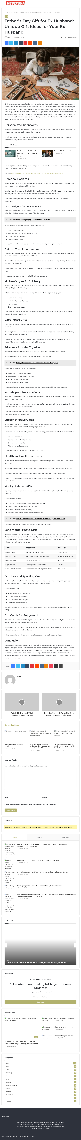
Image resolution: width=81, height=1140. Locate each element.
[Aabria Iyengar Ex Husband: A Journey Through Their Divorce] (10, 888)
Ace (9, 37)
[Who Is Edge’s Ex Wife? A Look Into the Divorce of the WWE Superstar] (65, 736)
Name (7, 790)
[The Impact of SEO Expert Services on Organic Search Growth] (10, 153)
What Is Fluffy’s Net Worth (64, 151)
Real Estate (9, 1095)
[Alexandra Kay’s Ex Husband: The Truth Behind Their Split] (10, 864)
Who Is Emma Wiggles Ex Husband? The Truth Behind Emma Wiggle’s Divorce (40, 746)
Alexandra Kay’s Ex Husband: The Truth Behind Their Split (38, 860)
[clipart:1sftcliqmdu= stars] (47, 1038)
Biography (9, 1073)
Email (7, 797)
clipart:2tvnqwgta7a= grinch (64, 1018)
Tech (7, 1069)
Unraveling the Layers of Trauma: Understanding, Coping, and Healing (42, 872)
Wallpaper (9, 1091)
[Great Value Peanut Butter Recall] (16, 736)
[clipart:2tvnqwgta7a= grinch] (47, 1021)
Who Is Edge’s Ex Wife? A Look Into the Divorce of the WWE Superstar (64, 746)
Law (7, 1098)
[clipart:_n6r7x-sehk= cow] (47, 1029)
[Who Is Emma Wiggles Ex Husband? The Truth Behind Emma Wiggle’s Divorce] (41, 736)
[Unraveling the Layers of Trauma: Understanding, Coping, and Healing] (10, 877)
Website (44, 797)
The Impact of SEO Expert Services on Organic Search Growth (27, 153)
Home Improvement (12, 1085)
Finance (8, 1101)
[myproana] (15, 3)
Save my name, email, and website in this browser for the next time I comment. (31, 804)
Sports (8, 1088)
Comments (65, 837)
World (7, 1066)
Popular (14, 837)
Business (8, 1082)
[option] (40, 945)
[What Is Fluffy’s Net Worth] (47, 153)
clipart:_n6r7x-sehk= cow (63, 1027)
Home (8, 12)
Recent (39, 837)
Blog (12, 12)
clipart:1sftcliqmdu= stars (63, 1036)
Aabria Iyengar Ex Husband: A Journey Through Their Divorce (39, 886)
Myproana (9, 1076)
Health (8, 1079)
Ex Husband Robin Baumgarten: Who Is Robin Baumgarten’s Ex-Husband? (37, 173)
